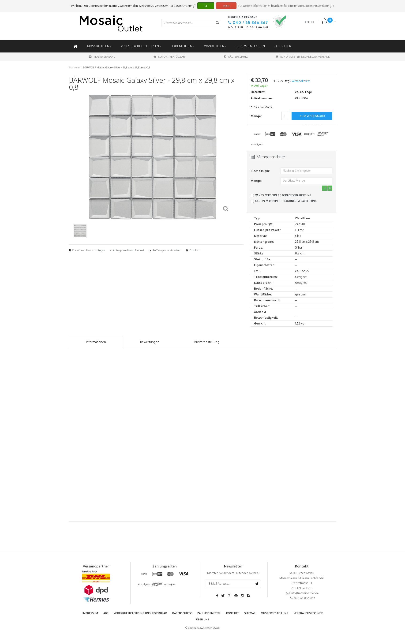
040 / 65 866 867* (243, 349)
